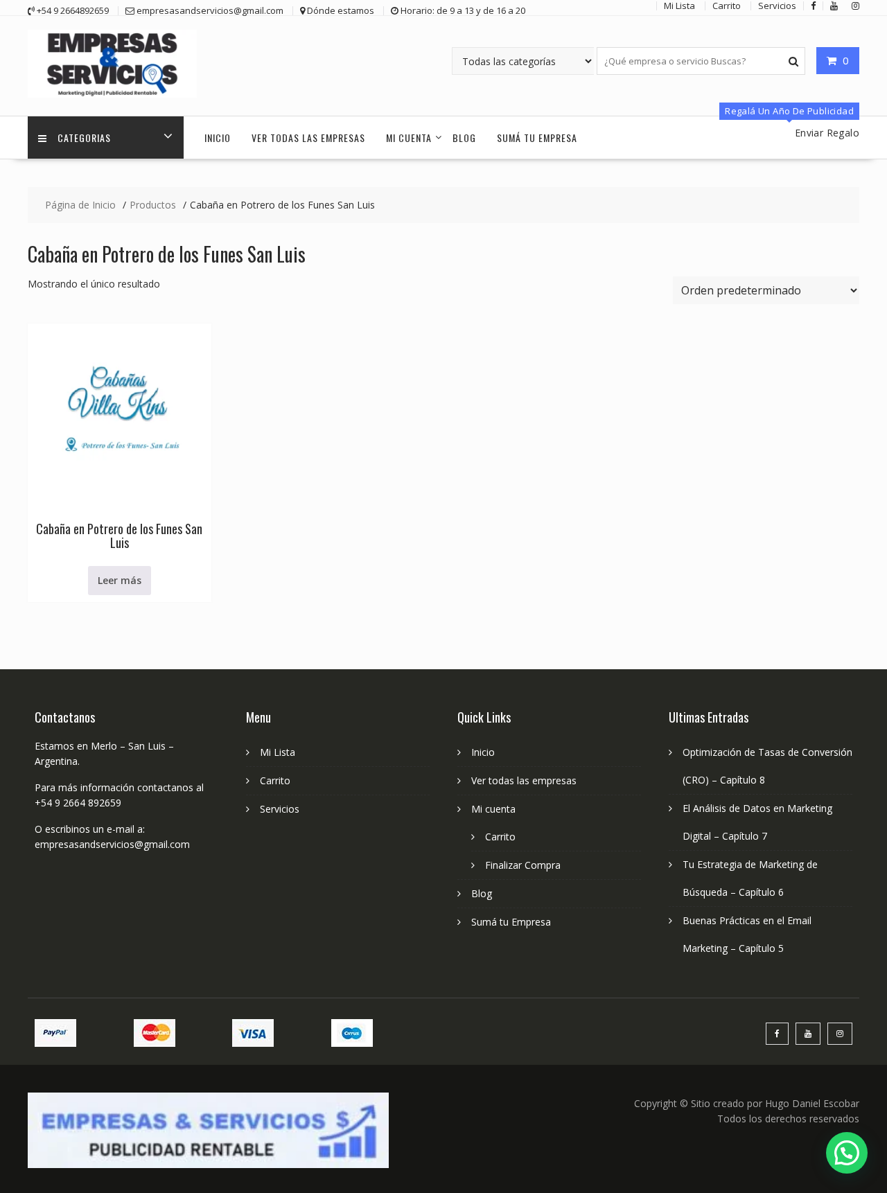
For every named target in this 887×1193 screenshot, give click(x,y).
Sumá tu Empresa (537, 137)
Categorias (84, 137)
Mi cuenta (409, 137)
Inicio (217, 137)
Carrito (275, 780)
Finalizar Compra (523, 865)
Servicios (279, 808)
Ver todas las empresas (308, 137)
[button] (847, 1153)
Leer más (119, 580)
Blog (464, 137)
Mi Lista (277, 752)
